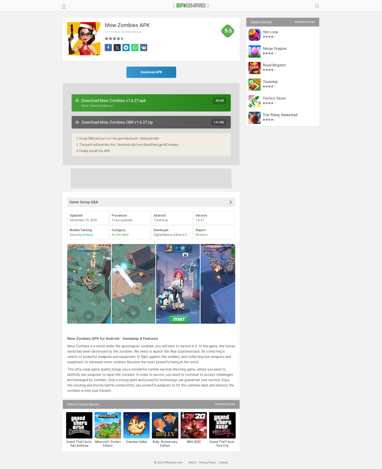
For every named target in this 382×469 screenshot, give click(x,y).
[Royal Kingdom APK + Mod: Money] (254, 68)
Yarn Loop (270, 32)
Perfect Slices (274, 98)
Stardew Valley (136, 442)
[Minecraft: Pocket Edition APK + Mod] (108, 425)
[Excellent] (123, 38)
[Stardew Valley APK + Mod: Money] (136, 425)
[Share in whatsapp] (134, 47)
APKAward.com (191, 5)
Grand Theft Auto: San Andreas (79, 443)
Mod (125, 234)
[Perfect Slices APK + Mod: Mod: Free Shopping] (254, 101)
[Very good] (119, 38)
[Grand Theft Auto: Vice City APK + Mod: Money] (222, 425)
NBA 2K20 (194, 442)
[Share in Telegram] (126, 47)
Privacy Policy (207, 462)
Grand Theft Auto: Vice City (222, 443)
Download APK (151, 72)
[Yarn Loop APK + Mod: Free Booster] (254, 35)
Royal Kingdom (274, 65)
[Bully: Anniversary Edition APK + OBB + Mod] (165, 425)
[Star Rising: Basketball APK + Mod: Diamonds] (254, 118)
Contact (223, 462)
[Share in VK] (143, 47)
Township (270, 82)
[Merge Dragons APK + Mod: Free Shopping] (254, 51)
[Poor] (107, 38)
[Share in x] (117, 47)
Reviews (202, 234)
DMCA (192, 462)
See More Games (225, 404)
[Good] (115, 38)
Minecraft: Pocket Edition (108, 443)
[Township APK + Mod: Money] (254, 85)
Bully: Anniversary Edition (165, 443)
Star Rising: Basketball (280, 115)
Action (116, 234)
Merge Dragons (275, 49)
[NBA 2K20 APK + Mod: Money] (194, 425)
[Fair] (111, 38)
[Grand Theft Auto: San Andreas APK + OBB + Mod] (79, 425)
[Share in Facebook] (108, 47)
